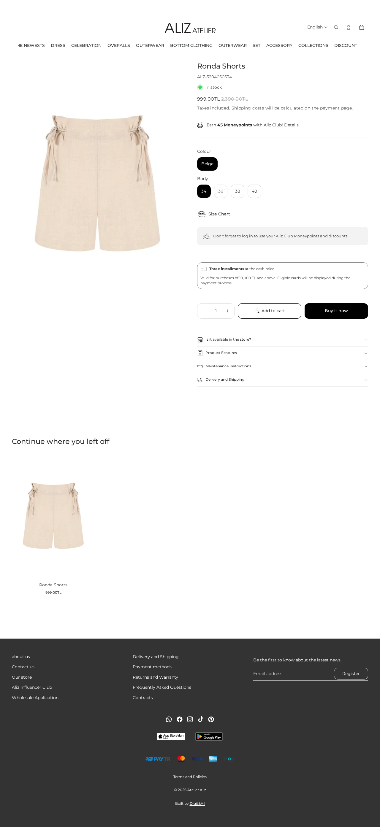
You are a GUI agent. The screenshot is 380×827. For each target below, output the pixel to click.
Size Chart (219, 214)
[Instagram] (190, 719)
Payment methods (152, 667)
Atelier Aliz (196, 790)
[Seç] (85, 568)
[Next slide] (373, 7)
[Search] (336, 27)
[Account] (348, 27)
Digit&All (197, 803)
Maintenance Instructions (228, 366)
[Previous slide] (6, 7)
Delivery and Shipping (224, 379)
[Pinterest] (211, 719)
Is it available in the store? (228, 339)
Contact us (23, 667)
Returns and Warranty (155, 677)
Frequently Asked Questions (162, 687)
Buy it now (336, 310)
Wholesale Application (35, 697)
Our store (22, 677)
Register (351, 673)
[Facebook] (179, 719)
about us (21, 656)
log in (247, 236)
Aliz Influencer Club (32, 687)
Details (291, 125)
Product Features (221, 352)
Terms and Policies (190, 776)
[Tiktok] (200, 719)
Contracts (143, 697)
